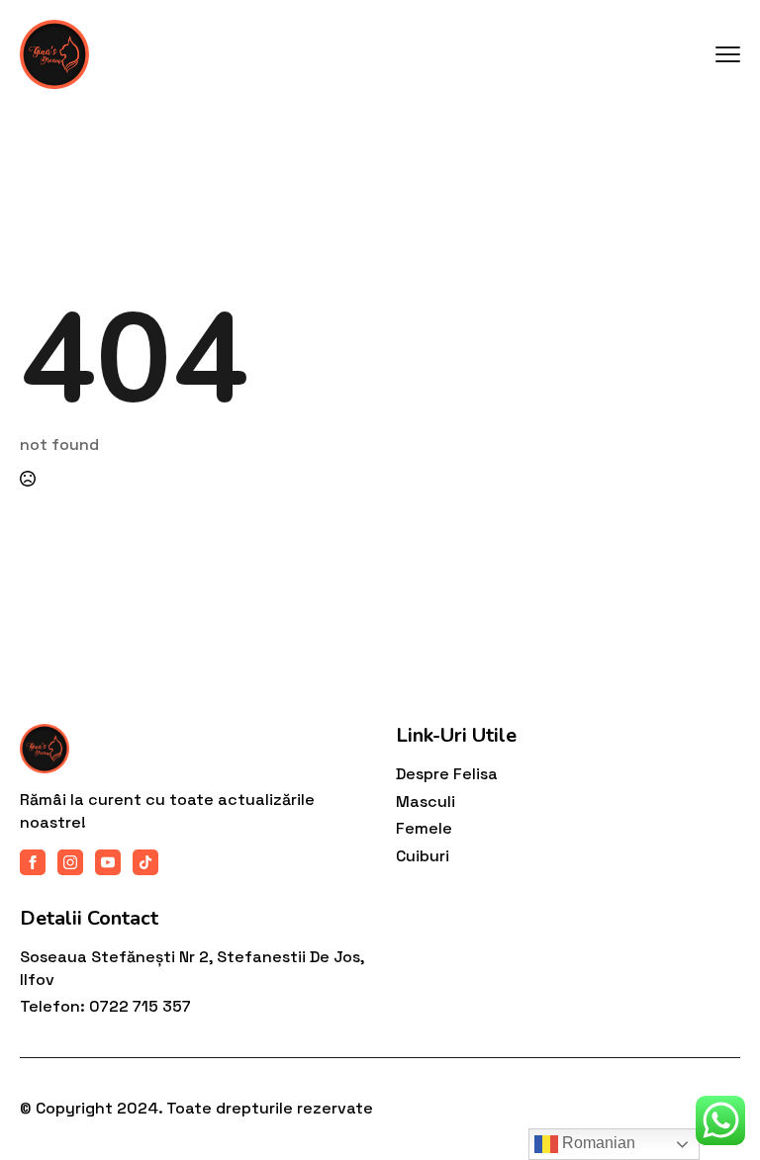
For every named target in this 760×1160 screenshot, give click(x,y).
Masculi (425, 801)
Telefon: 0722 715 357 (105, 1006)
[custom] (145, 862)
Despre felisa (447, 773)
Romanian (596, 1142)
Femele (424, 828)
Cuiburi (422, 856)
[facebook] (33, 862)
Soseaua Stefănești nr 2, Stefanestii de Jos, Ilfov (192, 967)
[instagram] (70, 862)
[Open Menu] (727, 55)
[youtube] (108, 862)
